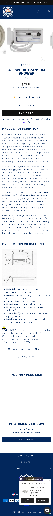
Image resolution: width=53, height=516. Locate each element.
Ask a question (26, 357)
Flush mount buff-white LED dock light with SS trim (38, 490)
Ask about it (42, 500)
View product (27, 500)
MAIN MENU (26, 462)
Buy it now (26, 113)
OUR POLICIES (25, 469)
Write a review (26, 439)
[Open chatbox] (47, 510)
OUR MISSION (26, 456)
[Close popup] (48, 481)
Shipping (17, 87)
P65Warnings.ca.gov (33, 342)
